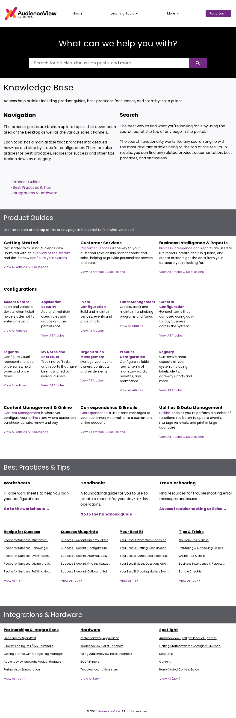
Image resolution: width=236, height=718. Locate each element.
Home (78, 13)
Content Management (22, 413)
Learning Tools (122, 13)
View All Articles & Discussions (26, 267)
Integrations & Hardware (35, 193)
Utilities (165, 413)
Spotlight (168, 629)
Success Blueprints (79, 531)
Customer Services (96, 248)
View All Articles (15, 330)
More (171, 13)
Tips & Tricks (191, 531)
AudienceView (109, 711)
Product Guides (26, 182)
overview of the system (51, 253)
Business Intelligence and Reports (186, 248)
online (33, 417)
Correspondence (94, 413)
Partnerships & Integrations (31, 629)
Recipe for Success (22, 531)
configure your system (48, 258)
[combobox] (109, 63)
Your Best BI (131, 531)
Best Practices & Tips (32, 187)
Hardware (90, 629)
